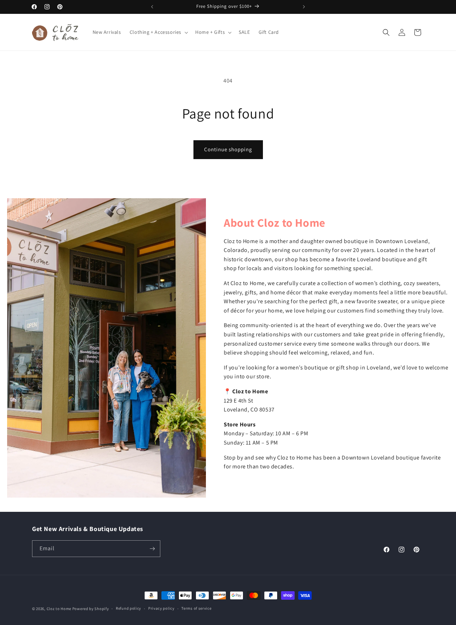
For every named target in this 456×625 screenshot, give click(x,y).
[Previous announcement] (152, 7)
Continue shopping (228, 149)
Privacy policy (161, 608)
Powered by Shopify (90, 608)
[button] (158, 32)
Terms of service (196, 608)
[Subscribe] (152, 548)
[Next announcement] (304, 7)
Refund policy (128, 608)
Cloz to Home (59, 608)
